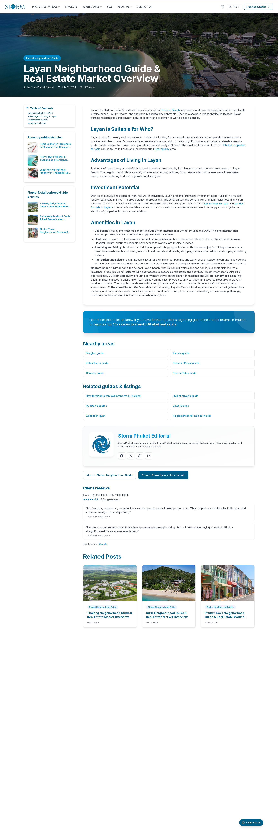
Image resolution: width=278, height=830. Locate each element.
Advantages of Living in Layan (42, 116)
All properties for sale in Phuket (192, 415)
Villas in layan (181, 405)
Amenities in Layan (37, 123)
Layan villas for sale (216, 203)
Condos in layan (95, 415)
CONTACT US (144, 6)
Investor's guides (96, 405)
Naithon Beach (171, 110)
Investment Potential (38, 120)
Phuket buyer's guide (185, 395)
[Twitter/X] (130, 455)
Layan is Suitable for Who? (40, 113)
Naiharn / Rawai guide (186, 363)
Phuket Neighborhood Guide (42, 58)
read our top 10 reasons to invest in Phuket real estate (134, 324)
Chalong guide (95, 373)
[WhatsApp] (139, 455)
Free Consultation (256, 6)
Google (103, 544)
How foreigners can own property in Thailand (113, 395)
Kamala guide (181, 353)
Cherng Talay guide (184, 373)
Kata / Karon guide (97, 363)
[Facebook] (121, 455)
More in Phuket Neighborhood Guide (109, 475)
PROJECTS (71, 6)
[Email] (148, 455)
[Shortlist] (222, 7)
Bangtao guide (95, 353)
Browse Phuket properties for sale (163, 475)
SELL (109, 6)
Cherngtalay (162, 149)
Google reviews (111, 499)
